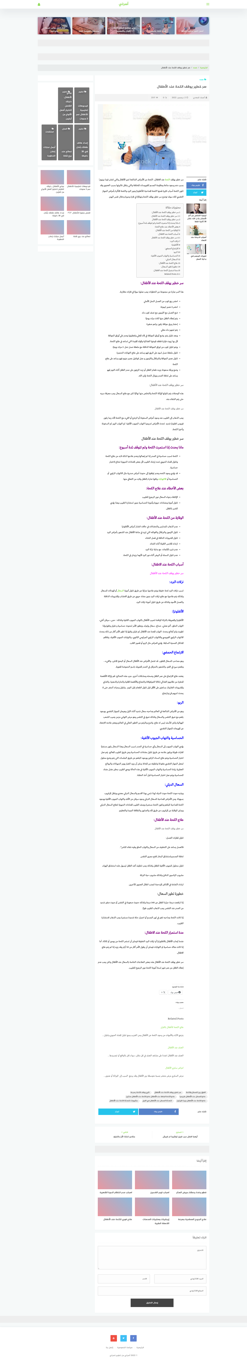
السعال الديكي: (171, 259)
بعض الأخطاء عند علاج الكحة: (167, 226)
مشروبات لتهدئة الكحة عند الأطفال (123, 1100)
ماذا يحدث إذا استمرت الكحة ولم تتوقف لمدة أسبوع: (158, 223)
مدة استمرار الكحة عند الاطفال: (165, 270)
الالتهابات (162, 479)
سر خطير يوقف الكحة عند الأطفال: (165, 212)
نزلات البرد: (174, 241)
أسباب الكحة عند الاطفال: (168, 234)
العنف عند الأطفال (176, 1047)
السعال (120, 590)
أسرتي (123, 4)
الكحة (167, 179)
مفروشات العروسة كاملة (89, 31)
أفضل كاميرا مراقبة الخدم (193, 31)
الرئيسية (204, 67)
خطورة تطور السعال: (169, 266)
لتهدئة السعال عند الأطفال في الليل (157, 1100)
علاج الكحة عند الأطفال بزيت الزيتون (191, 1100)
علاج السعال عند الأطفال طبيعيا (193, 1096)
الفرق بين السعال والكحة (196, 1092)
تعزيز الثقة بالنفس (158, 31)
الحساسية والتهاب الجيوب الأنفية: (164, 255)
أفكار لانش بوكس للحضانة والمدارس (54, 30)
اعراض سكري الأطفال (174, 1068)
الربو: (175, 252)
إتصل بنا (109, 1347)
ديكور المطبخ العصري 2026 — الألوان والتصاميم (123, 30)
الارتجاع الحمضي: (171, 248)
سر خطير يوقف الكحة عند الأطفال (165, 219)
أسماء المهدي (199, 97)
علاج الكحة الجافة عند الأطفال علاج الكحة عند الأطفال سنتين (150, 1096)
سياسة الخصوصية (125, 1347)
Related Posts (170, 274)
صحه (195, 67)
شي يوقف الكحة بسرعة (140, 1092)
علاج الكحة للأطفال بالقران (172, 1027)
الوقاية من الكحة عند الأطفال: (167, 230)
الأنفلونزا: (174, 244)
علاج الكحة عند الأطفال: (168, 263)
